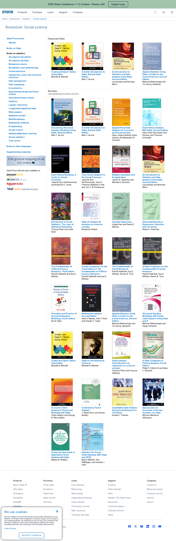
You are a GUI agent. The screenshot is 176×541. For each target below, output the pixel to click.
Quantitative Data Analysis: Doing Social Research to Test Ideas (125, 410)
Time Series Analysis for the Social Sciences (93, 176)
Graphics (13, 101)
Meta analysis (15, 112)
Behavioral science (18, 64)
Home (4, 19)
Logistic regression (18, 105)
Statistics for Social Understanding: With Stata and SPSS (94, 455)
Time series (14, 140)
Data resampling (16, 84)
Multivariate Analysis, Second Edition (92, 314)
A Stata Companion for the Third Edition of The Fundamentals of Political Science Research (94, 270)
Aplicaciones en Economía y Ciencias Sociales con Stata (152, 410)
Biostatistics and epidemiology (23, 67)
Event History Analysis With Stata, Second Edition (155, 129)
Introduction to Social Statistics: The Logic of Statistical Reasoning (62, 224)
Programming (15, 126)
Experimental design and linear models (24, 92)
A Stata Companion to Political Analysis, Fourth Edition (154, 363)
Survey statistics (17, 137)
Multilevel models (17, 115)
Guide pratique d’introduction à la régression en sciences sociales (123, 364)
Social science (16, 130)
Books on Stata (14, 48)
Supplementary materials (19, 152)
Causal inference (17, 71)
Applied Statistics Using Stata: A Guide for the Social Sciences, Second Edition (154, 76)
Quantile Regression (122, 222)
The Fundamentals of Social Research (122, 267)
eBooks (12, 42)
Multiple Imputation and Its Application (123, 176)
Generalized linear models (21, 97)
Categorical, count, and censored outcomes (25, 76)
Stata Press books (15, 38)
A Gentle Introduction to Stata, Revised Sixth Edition (93, 74)
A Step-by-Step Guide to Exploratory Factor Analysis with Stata (63, 455)
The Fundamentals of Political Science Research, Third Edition (62, 269)
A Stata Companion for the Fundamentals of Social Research (155, 269)
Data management (17, 81)
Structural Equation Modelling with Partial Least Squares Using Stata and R (155, 317)
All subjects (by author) (20, 57)
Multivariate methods (19, 123)
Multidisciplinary (17, 119)
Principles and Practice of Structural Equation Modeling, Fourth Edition (64, 316)
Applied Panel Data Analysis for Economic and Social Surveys (123, 130)
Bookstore (15, 19)
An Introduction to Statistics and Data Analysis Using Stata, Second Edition (122, 76)
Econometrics (15, 88)
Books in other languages (19, 146)
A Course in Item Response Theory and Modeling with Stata (62, 410)
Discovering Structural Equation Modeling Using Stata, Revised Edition (63, 130)
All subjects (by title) (19, 60)
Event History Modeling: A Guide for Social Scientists (63, 177)
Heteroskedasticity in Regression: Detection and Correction (153, 224)
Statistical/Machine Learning (22, 133)
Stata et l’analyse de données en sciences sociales (92, 224)
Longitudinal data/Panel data (22, 108)
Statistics (27, 19)
